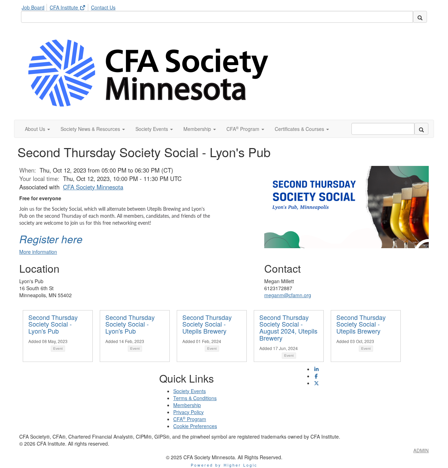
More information (38, 251)
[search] (420, 17)
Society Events (189, 390)
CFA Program (189, 418)
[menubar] (70, 6)
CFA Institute (64, 7)
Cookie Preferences (195, 425)
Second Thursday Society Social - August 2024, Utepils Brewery (288, 327)
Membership (187, 404)
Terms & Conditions (195, 397)
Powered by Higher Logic (224, 465)
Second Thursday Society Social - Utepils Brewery (207, 324)
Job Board (33, 7)
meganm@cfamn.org (287, 295)
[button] (37, 129)
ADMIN (421, 450)
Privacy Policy (188, 411)
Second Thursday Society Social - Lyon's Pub (53, 324)
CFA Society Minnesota (93, 187)
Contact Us (103, 7)
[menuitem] (35, 6)
